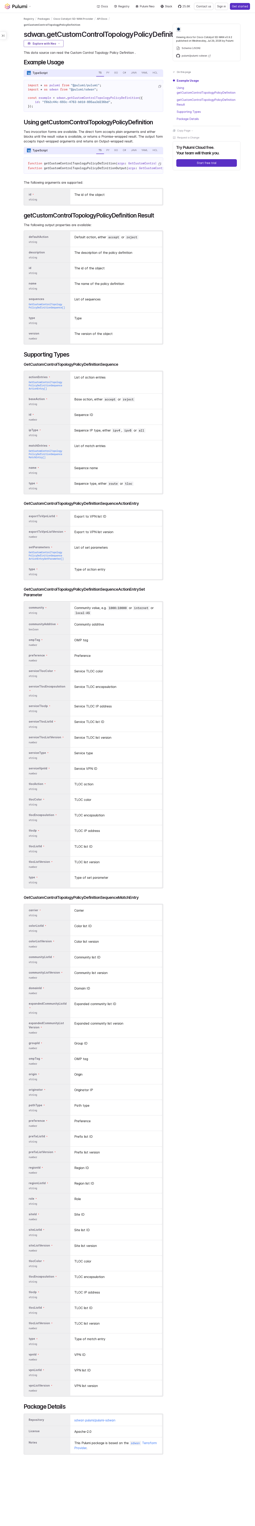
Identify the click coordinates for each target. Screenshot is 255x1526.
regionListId (37, 1183)
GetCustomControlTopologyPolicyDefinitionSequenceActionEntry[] (45, 385)
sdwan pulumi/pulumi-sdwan (94, 1420)
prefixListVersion (41, 1152)
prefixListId (37, 1136)
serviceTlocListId (41, 721)
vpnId (32, 1354)
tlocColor (35, 799)
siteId (33, 1214)
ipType (33, 430)
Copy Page (183, 130)
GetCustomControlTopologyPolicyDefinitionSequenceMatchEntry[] (45, 454)
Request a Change (188, 137)
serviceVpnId (38, 768)
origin (33, 1074)
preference (37, 655)
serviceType (37, 752)
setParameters (39, 547)
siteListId (35, 1230)
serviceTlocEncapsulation (47, 686)
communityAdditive (42, 624)
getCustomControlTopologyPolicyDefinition (52, 24)
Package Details (188, 119)
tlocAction (36, 784)
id (30, 194)
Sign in (221, 6)
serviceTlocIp (38, 706)
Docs (104, 6)
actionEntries (38, 377)
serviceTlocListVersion (45, 737)
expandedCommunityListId (48, 1003)
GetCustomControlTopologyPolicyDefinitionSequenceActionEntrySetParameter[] (46, 555)
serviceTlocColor (41, 671)
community (36, 607)
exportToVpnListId (42, 516)
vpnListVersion (39, 1385)
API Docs (102, 18)
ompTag (34, 639)
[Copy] (159, 86)
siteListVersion (39, 1245)
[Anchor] (67, 62)
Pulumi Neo (147, 6)
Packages (44, 18)
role (31, 1198)
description (37, 252)
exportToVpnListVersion (46, 531)
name (32, 283)
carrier (33, 910)
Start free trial (206, 163)
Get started (240, 6)
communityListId (40, 957)
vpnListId (35, 1370)
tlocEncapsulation (41, 815)
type (32, 318)
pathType (35, 1105)
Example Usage (188, 80)
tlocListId (35, 846)
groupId (34, 1043)
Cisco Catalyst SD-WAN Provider (73, 18)
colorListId (36, 925)
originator (36, 1089)
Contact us (203, 6)
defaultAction (38, 236)
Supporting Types (189, 111)
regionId (34, 1167)
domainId (35, 988)
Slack (168, 6)
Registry (123, 6)
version (34, 333)
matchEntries (38, 445)
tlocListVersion (39, 861)
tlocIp (33, 830)
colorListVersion (40, 941)
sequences (36, 299)
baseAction (37, 399)
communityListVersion (44, 972)
